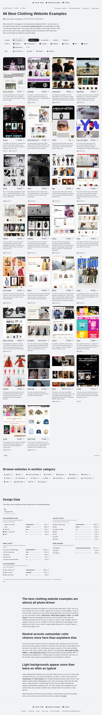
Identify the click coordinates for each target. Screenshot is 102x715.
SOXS (5, 188)
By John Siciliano (10, 19)
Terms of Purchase (55, 711)
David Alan (30, 389)
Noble (78, 188)
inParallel (30, 91)
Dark (6, 151)
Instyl (78, 340)
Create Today (39, 2)
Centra (79, 389)
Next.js (93, 389)
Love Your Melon (82, 140)
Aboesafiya (80, 91)
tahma (54, 238)
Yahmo (54, 340)
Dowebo (5, 389)
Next (5, 455)
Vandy (5, 439)
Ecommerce (32, 102)
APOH (54, 140)
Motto (54, 389)
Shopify (44, 91)
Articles (67, 2)
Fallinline (30, 238)
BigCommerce (66, 389)
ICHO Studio (7, 290)
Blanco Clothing (8, 340)
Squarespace (42, 340)
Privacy (38, 711)
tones (78, 238)
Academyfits (56, 91)
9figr (53, 188)
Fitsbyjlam (30, 340)
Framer (19, 91)
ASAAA (5, 238)
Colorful (80, 351)
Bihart (29, 290)
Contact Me (31, 711)
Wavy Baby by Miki (33, 140)
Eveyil (78, 290)
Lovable (19, 140)
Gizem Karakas (8, 91)
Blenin (54, 290)
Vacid (29, 188)
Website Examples (54, 2)
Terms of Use (45, 711)
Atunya (5, 140)
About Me (23, 711)
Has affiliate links (19, 19)
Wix (70, 140)
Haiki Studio (31, 439)
